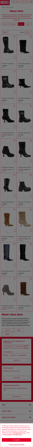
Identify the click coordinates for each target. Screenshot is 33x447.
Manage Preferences (19, 432)
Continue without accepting (16, 444)
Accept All (16, 440)
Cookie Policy (18, 434)
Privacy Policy (8, 434)
